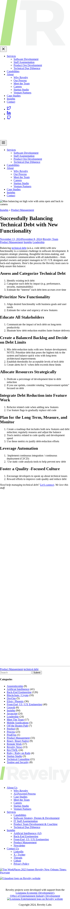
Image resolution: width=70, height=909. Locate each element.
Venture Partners (22, 92)
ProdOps (11, 734)
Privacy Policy (21, 863)
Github (17, 860)
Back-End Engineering (19, 692)
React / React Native (18, 740)
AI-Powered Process (25, 793)
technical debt (19, 247)
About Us (12, 787)
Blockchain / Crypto (18, 695)
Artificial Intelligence (18, 689)
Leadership (39, 242)
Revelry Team (50, 239)
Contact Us (13, 848)
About (10, 74)
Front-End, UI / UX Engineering (24, 704)
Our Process (20, 80)
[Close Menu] (3, 49)
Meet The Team (15, 719)
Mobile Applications (18, 722)
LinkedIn (18, 851)
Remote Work (14, 744)
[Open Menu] (3, 143)
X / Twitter (19, 854)
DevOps (11, 698)
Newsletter (19, 845)
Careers (18, 86)
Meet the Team (22, 83)
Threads (18, 857)
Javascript (12, 713)
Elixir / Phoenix (15, 701)
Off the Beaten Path (17, 725)
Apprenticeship (15, 686)
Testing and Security (18, 762)
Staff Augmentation (24, 62)
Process (11, 731)
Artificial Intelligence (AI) (27, 833)
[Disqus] (35, 534)
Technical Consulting (18, 759)
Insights (11, 98)
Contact (11, 101)
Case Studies (14, 95)
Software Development (26, 59)
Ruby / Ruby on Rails (18, 753)
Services (11, 56)
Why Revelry (21, 77)
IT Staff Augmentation (26, 821)
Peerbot (11, 728)
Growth (11, 707)
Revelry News (14, 747)
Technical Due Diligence (27, 68)
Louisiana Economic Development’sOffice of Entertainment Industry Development (35, 894)
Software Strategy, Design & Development (36, 818)
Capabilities (13, 71)
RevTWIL (12, 750)
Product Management (22, 210)
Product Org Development (28, 65)
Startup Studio (21, 89)
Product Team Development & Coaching (35, 824)
